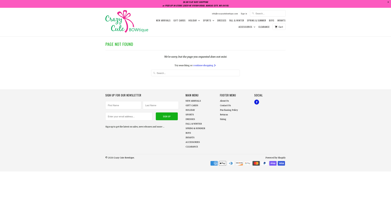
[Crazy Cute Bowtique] (126, 22)
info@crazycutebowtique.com (225, 13)
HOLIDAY (192, 20)
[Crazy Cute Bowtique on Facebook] (256, 102)
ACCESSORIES (246, 26)
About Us (224, 101)
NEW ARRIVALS (163, 20)
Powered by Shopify (275, 157)
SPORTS (207, 20)
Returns (224, 114)
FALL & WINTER (236, 20)
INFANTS (281, 20)
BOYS (271, 20)
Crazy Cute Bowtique (123, 157)
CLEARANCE (264, 26)
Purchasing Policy (229, 110)
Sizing (223, 119)
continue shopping (203, 65)
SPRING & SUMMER (256, 20)
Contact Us (225, 105)
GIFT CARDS (180, 20)
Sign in (244, 13)
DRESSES (221, 20)
